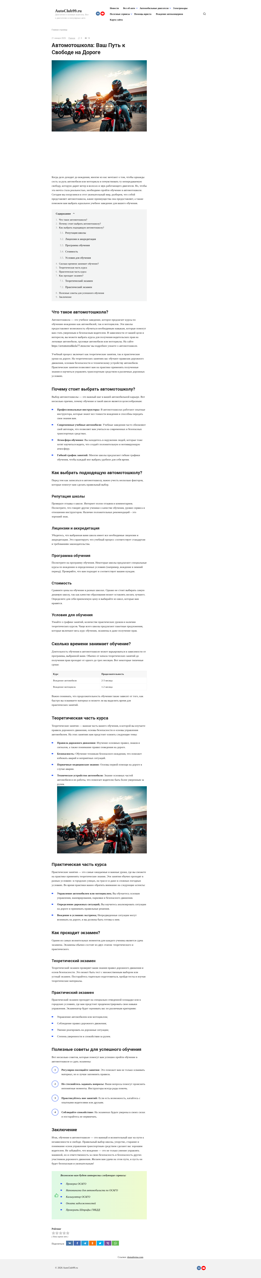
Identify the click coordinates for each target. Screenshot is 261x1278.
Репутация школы (75, 232)
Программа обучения (77, 245)
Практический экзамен (78, 287)
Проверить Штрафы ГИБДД (83, 1209)
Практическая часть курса (72, 271)
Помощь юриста (142, 14)
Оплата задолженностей (81, 1203)
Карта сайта (116, 19)
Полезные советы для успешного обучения (81, 293)
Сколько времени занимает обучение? (79, 263)
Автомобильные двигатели (154, 8)
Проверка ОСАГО (76, 1183)
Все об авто (129, 8)
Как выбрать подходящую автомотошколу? (81, 227)
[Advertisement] (99, 155)
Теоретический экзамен (79, 280)
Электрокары (180, 8)
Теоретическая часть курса (73, 267)
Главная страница (59, 29)
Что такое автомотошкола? (73, 219)
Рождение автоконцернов (169, 14)
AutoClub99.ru (68, 11)
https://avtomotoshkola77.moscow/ (71, 345)
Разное (72, 38)
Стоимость (71, 251)
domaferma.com (135, 1257)
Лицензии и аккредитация (80, 238)
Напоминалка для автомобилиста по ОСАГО (92, 1190)
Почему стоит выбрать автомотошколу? (80, 223)
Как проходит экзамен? (71, 275)
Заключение (65, 297)
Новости (114, 8)
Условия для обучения (78, 257)
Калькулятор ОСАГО (78, 1196)
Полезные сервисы (120, 14)
